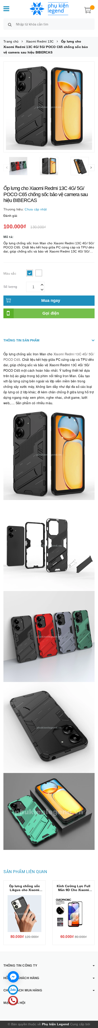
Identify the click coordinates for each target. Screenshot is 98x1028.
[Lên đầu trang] (88, 1005)
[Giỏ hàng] (87, 9)
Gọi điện (50, 313)
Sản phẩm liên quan (25, 872)
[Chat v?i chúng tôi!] (13, 977)
